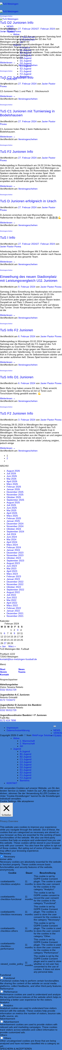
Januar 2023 (13, 579)
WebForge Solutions (42, 735)
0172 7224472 (7, 700)
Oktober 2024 (14, 529)
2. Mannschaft (27, 743)
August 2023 (13, 563)
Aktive (16, 34)
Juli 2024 (11, 534)
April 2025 (12, 513)
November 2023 (15, 555)
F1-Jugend (25, 71)
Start (2, 669)
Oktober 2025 (14, 497)
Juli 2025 (11, 505)
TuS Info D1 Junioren (16, 377)
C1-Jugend (25, 759)
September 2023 (15, 560)
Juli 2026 (11, 473)
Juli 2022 (11, 595)
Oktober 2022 (14, 587)
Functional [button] (5, 975)
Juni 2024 (12, 536)
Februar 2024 (14, 547)
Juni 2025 (12, 507)
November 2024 (15, 526)
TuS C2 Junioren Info (16, 77)
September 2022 (15, 589)
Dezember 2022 (15, 581)
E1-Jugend (25, 770)
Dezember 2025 (15, 492)
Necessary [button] (5, 853)
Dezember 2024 (15, 523)
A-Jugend (25, 751)
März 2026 (12, 484)
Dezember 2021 (15, 613)
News (21, 669)
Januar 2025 (13, 521)
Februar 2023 (14, 576)
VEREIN (57, 733)
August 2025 (13, 502)
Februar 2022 (14, 608)
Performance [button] (7, 988)
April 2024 (12, 542)
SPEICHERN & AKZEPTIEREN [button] (16, 1048)
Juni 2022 (12, 597)
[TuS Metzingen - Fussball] (9, 11)
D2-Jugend (25, 63)
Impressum (12, 727)
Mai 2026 (11, 478)
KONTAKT (12, 783)
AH (21, 746)
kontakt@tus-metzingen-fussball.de (18, 659)
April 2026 (12, 481)
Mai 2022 (11, 600)
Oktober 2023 (14, 558)
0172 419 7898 (8, 720)
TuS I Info (7, 237)
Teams (21, 672)
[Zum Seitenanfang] (54, 726)
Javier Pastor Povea (10, 31)
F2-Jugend (25, 74)
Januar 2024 (13, 550)
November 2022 (15, 584)
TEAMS (57, 735)
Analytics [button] (4, 1002)
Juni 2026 (12, 476)
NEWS (10, 26)
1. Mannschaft (27, 741)
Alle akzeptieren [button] (25, 801)
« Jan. (3, 646)
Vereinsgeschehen (6, 16)
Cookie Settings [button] (8, 801)
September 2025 (15, 500)
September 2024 (15, 531)
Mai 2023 (11, 568)
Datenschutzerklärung (18, 730)
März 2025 (12, 515)
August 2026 (13, 470)
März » (12, 646)
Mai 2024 (11, 539)
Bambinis (24, 780)
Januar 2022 (13, 610)
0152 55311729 (8, 689)
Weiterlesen (7, 62)
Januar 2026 (13, 489)
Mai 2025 (11, 510)
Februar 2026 (14, 486)
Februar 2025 (14, 518)
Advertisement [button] (7, 1018)
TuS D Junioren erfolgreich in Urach (28, 201)
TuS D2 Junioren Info (16, 22)
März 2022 (12, 605)
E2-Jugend (25, 68)
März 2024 (12, 544)
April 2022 (12, 602)
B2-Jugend (25, 756)
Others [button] (3, 1035)
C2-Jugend (25, 58)
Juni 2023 (12, 566)
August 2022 (13, 592)
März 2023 (12, 573)
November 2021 (15, 616)
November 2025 (15, 494)
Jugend (17, 748)
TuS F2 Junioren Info (16, 151)
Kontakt (4, 674)
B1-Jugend (25, 754)
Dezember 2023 (15, 552)
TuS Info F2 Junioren (16, 330)
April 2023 (12, 571)
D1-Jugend (25, 60)
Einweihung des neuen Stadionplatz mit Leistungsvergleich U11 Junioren (28, 278)
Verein (3, 672)
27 (5, 643)
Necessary (9, 856)
